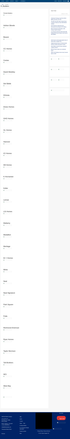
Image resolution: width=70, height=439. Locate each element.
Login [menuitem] (55, 1)
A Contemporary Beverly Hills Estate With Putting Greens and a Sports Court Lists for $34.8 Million (59, 33)
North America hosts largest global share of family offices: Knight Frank (59, 41)
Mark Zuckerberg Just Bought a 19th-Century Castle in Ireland (58, 29)
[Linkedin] (62, 426)
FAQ (24, 423)
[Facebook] (58, 426)
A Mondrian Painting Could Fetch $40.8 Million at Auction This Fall (58, 19)
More (21, 433)
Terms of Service (47, 431)
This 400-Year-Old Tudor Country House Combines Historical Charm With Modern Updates (59, 22)
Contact (12, 1)
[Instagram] (64, 426)
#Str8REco (23, 1)
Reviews (3, 433)
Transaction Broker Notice (7, 429)
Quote (7, 1)
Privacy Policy (40, 431)
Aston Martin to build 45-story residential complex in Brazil (58, 47)
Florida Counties (23, 431)
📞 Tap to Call (61, 418)
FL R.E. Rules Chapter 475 (44, 433)
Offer (2, 1)
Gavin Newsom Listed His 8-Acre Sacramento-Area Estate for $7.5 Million (58, 26)
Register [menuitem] (60, 1)
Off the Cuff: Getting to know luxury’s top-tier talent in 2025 (59, 53)
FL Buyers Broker (23, 425)
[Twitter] (60, 426)
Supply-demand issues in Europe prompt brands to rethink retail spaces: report (59, 44)
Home (3, 4)
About (16, 1)
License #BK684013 (6, 424)
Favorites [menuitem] (65, 1)
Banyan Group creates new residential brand (58, 50)
